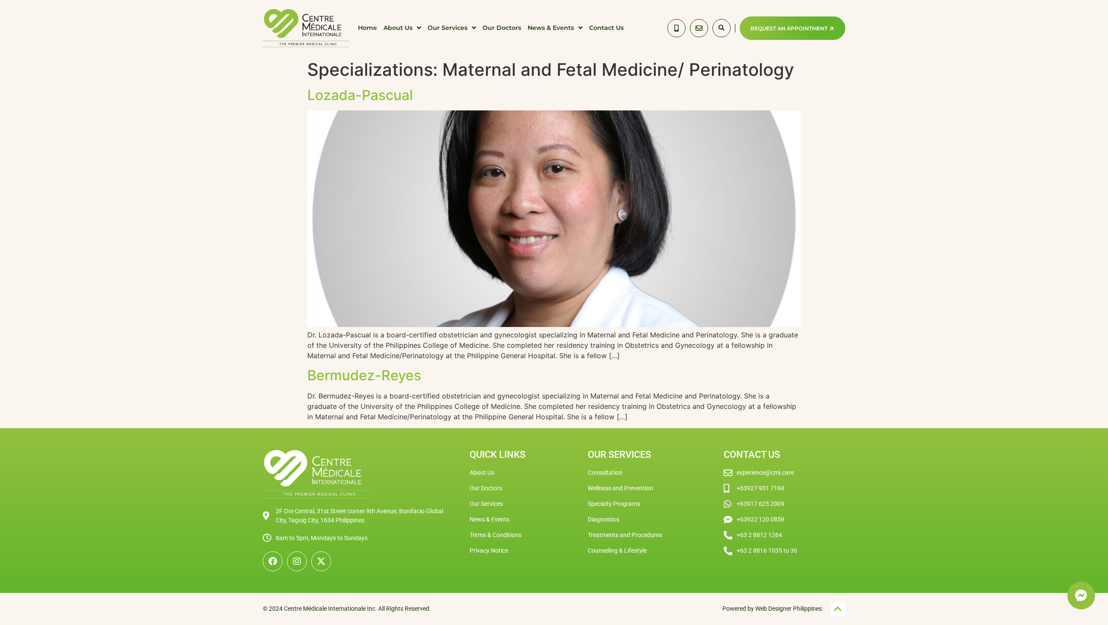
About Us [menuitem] (397, 28)
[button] (721, 28)
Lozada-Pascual (360, 95)
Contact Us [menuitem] (606, 28)
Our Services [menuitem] (447, 28)
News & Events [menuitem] (551, 28)
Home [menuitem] (367, 28)
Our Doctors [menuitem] (502, 28)
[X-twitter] (321, 561)
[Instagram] (297, 561)
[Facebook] (273, 561)
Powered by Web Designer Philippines (772, 608)
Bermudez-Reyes (364, 375)
